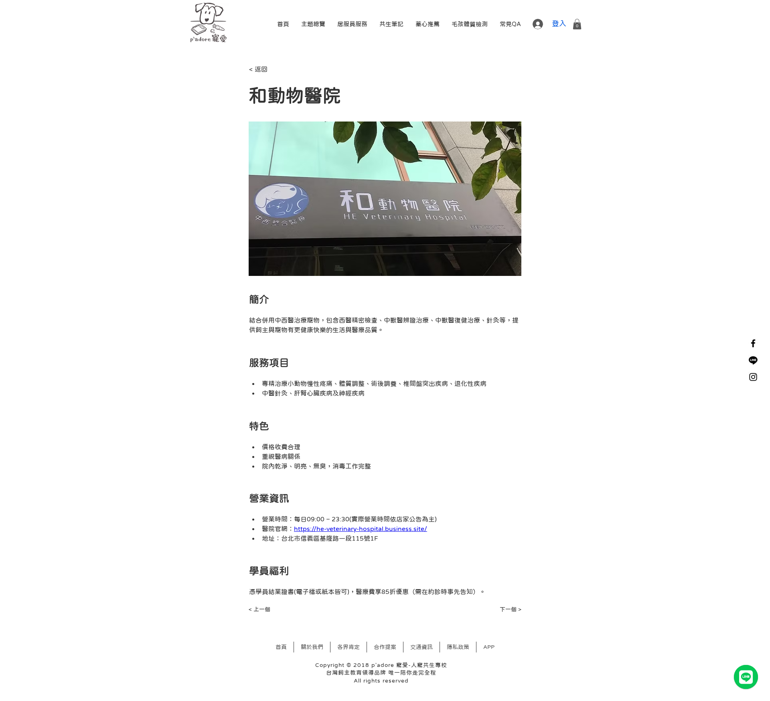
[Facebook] (753, 343)
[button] (510, 24)
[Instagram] (753, 377)
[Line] (753, 360)
